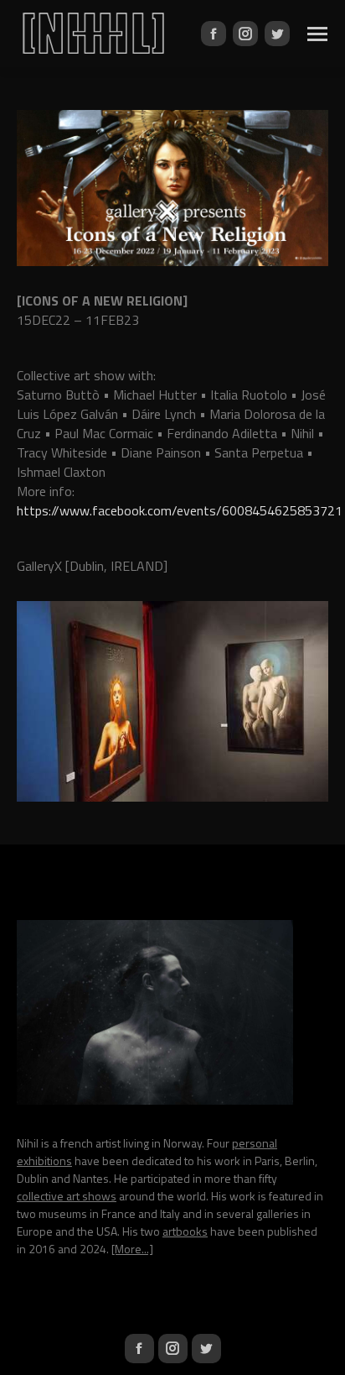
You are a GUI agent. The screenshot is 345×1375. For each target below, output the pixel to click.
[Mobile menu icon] (317, 34)
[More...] (132, 1248)
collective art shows (66, 1196)
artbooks (185, 1231)
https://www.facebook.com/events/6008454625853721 (179, 510)
